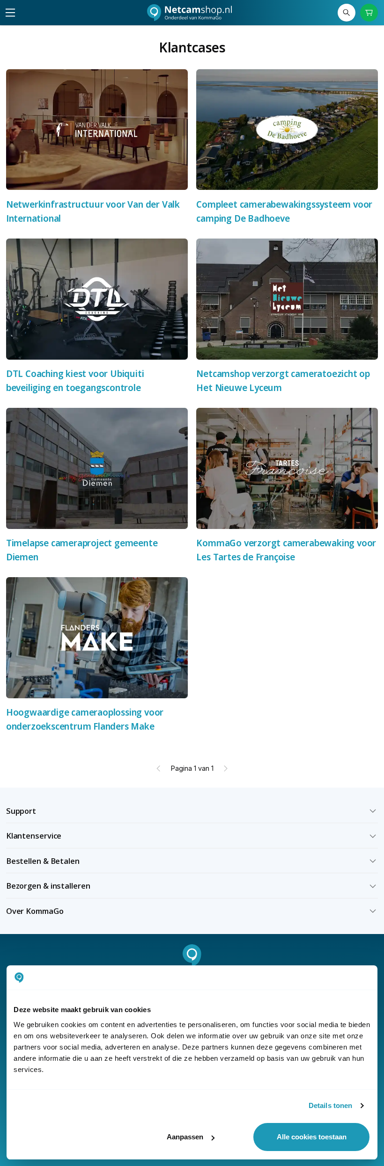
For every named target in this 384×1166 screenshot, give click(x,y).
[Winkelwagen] (369, 13)
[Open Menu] (10, 12)
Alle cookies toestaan (312, 1137)
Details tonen (330, 1105)
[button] (192, 811)
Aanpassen (185, 1137)
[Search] (347, 13)
